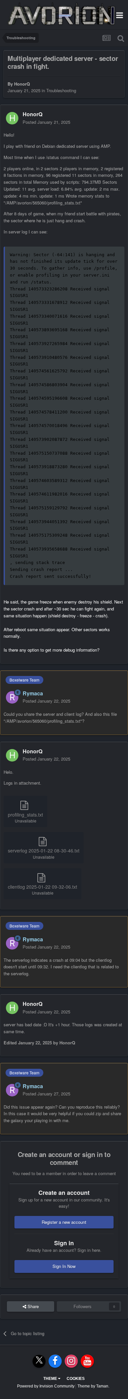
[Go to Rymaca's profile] (12, 697)
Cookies (76, 1378)
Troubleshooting (61, 90)
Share (32, 1306)
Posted (46, 122)
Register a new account (64, 1222)
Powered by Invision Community (46, 1386)
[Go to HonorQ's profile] (12, 118)
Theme (50, 1378)
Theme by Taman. (93, 1386)
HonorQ (22, 84)
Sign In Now (64, 1266)
